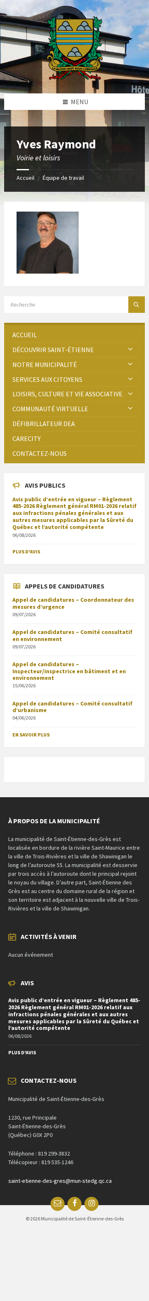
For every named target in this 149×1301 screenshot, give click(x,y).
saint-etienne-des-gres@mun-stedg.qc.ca (60, 1180)
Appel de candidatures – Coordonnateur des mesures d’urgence (73, 603)
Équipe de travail (63, 177)
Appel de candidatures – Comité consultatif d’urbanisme (72, 707)
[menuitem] (74, 335)
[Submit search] (136, 304)
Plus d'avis (26, 551)
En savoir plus (31, 735)
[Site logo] (75, 77)
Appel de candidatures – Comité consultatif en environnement (72, 635)
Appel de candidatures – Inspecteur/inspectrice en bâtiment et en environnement (69, 671)
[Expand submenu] (130, 349)
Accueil (25, 177)
